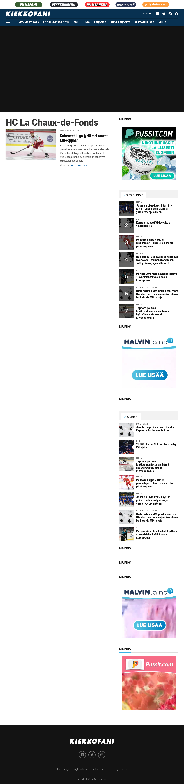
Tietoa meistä (99, 769)
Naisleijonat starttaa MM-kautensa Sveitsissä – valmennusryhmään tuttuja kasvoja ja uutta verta (157, 260)
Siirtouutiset (144, 22)
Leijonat (100, 22)
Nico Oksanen (79, 165)
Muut (162, 22)
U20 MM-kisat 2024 (56, 22)
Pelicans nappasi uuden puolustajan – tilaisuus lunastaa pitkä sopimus (154, 243)
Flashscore (146, 13)
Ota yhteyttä (119, 769)
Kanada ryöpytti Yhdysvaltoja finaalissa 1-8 (153, 224)
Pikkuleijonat (120, 22)
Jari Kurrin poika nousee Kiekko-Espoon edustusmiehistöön (155, 428)
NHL (76, 22)
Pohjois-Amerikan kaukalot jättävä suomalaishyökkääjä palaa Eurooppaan (156, 277)
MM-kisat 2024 (29, 22)
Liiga (86, 22)
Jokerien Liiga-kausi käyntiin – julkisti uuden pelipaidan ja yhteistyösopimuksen (154, 209)
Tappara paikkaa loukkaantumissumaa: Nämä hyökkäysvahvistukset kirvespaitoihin (152, 312)
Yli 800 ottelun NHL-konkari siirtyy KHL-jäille (156, 446)
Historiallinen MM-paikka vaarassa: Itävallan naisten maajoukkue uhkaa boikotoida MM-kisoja (157, 294)
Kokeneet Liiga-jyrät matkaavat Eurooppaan (84, 138)
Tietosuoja (63, 769)
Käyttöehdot (80, 769)
